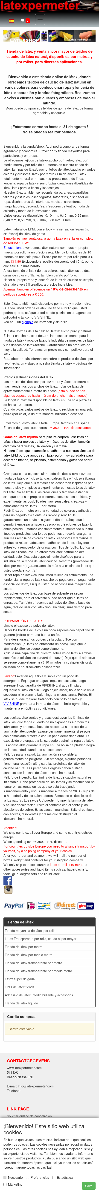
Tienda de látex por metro (24, 946)
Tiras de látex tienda (20, 987)
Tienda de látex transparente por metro (33, 962)
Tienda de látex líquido (21, 1003)
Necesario (15, 1177)
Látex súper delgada (20, 979)
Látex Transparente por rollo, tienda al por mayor (40, 938)
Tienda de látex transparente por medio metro (38, 971)
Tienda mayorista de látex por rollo (30, 930)
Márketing (15, 1184)
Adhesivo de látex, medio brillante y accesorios (39, 995)
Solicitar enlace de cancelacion (29, 1116)
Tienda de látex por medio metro (28, 954)
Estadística (65, 1177)
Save (89, 1186)
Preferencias (40, 1177)
